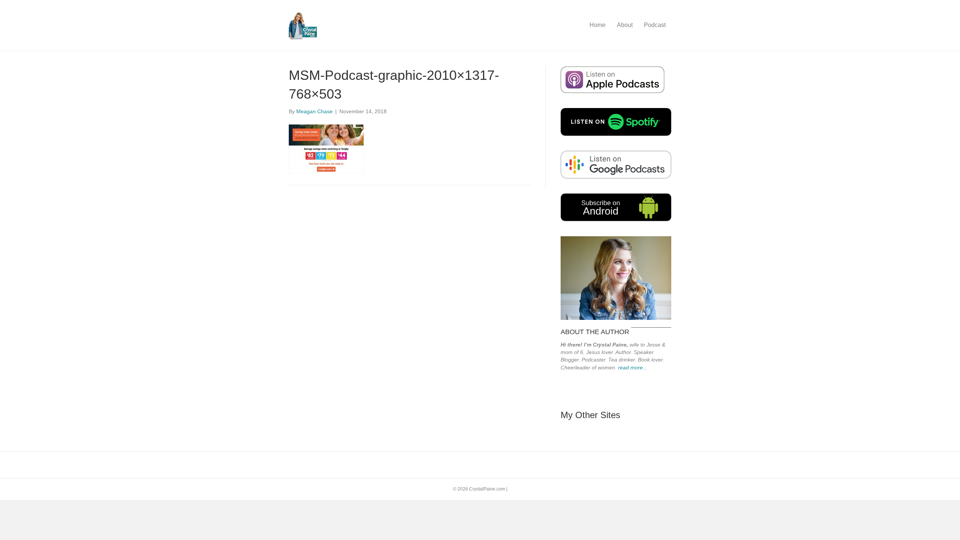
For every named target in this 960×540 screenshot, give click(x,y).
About (625, 25)
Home (598, 25)
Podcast (655, 25)
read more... (632, 367)
